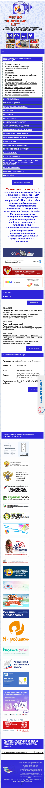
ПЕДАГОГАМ (8, 114)
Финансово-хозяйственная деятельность (20, 90)
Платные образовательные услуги (18, 88)
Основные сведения (12, 64)
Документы (9, 70)
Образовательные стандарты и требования (21, 75)
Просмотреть (38, 752)
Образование (9, 73)
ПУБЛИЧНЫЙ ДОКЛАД (11, 103)
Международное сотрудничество (17, 95)
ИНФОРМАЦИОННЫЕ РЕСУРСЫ (15, 137)
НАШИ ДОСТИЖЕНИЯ (11, 157)
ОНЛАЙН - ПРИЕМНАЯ (11, 168)
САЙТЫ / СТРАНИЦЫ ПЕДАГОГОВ (16, 126)
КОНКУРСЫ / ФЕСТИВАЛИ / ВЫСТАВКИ (17, 130)
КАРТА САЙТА (8, 175)
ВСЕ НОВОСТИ (34, 348)
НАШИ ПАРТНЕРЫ (10, 153)
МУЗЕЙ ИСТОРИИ (9, 141)
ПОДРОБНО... (34, 303)
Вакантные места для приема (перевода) (20, 92)
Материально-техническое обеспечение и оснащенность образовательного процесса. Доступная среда (21, 83)
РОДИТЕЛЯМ (8, 110)
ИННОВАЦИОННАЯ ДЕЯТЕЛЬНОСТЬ (17, 134)
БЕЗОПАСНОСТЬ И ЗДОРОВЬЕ (15, 145)
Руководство (9, 77)
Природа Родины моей (13, 324)
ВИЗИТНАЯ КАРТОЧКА (22, 182)
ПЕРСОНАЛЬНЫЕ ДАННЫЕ (13, 172)
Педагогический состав (13, 80)
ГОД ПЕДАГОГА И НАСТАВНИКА (15, 107)
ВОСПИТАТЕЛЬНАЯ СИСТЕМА (14, 122)
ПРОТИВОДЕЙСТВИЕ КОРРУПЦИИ (16, 149)
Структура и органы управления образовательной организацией (17, 67)
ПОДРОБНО (35, 389)
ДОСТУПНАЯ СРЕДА (11, 99)
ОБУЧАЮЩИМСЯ (9, 118)
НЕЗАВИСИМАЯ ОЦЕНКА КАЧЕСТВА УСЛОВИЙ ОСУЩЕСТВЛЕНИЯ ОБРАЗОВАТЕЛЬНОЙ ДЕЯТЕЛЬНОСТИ (20, 162)
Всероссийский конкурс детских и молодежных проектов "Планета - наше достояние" (22, 338)
